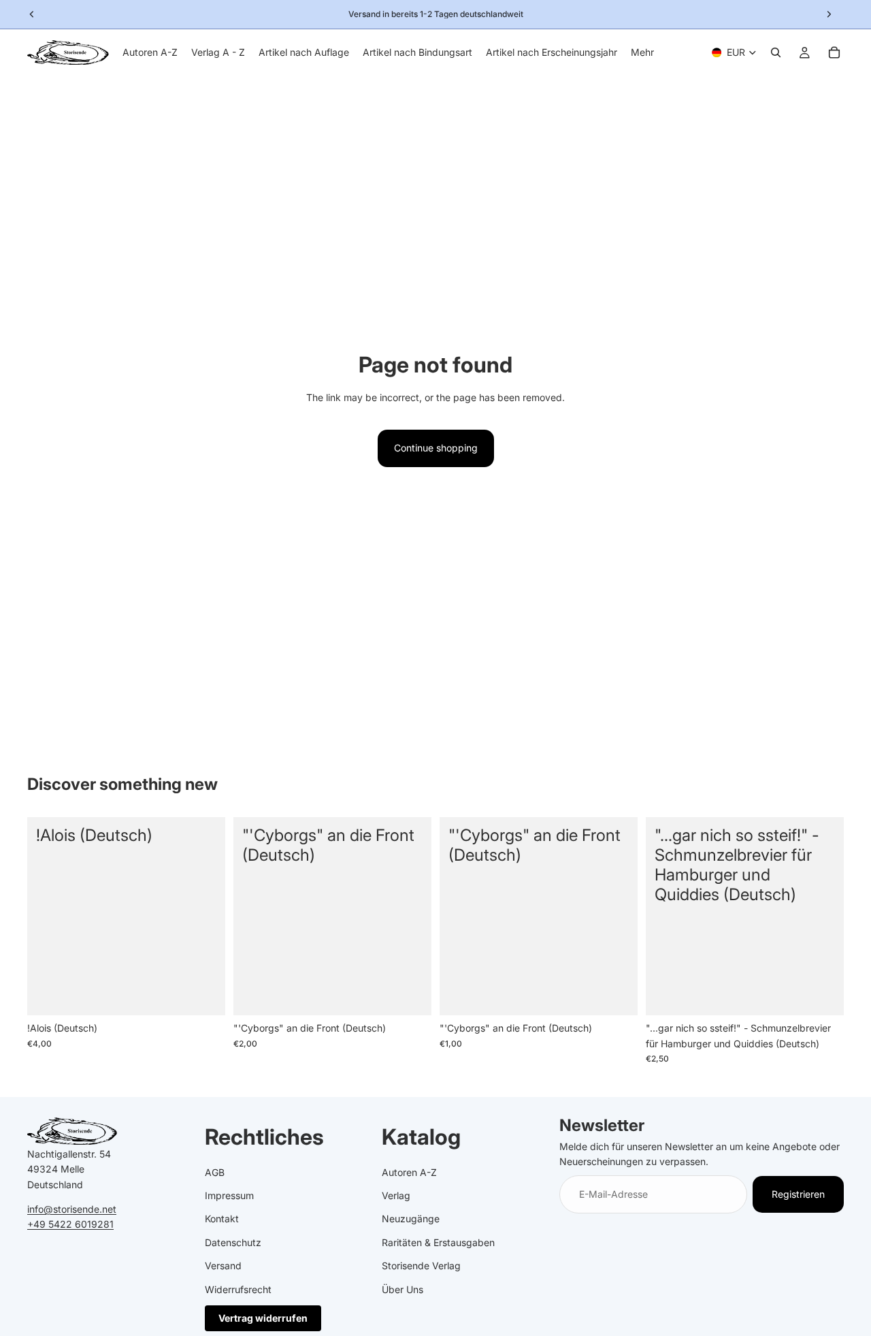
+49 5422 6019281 (70, 1224)
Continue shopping (436, 448)
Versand (223, 1265)
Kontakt (222, 1218)
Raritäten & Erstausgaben (438, 1241)
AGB (215, 1171)
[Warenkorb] (834, 52)
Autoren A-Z (409, 1171)
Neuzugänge (411, 1218)
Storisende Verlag (421, 1265)
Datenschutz (233, 1241)
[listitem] (642, 52)
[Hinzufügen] (204, 995)
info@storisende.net (71, 1208)
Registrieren (798, 1193)
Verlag (396, 1195)
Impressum (229, 1195)
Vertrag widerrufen (263, 1317)
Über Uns (402, 1288)
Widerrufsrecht (238, 1288)
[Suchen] (776, 52)
